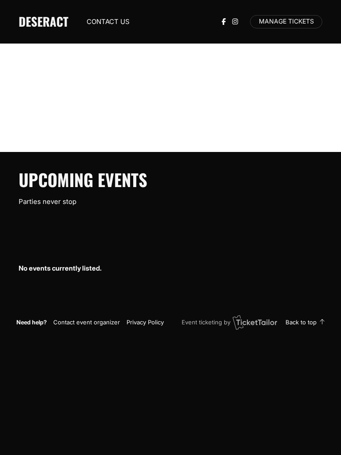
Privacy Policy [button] (145, 322)
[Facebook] (224, 21)
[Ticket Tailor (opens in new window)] (255, 322)
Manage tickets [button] (286, 21)
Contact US (108, 21)
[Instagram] (235, 21)
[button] (86, 322)
